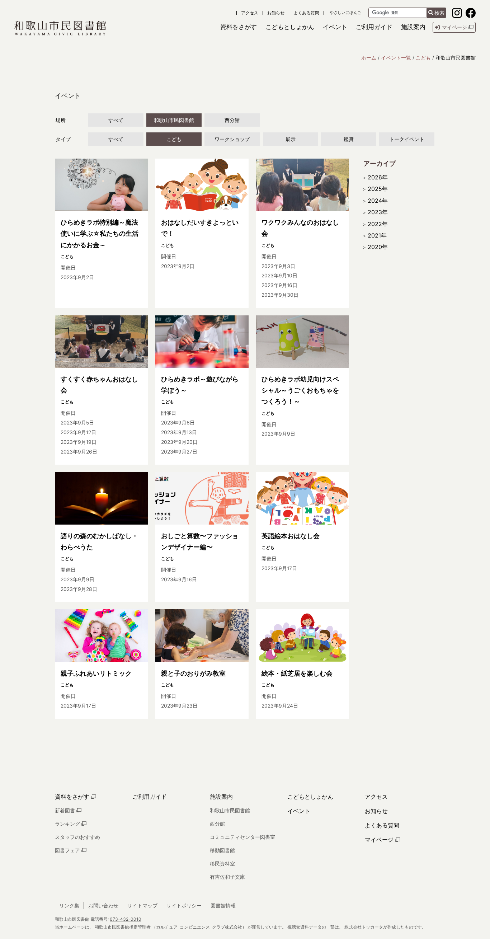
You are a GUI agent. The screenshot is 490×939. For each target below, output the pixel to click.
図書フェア (68, 850)
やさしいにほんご (345, 13)
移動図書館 (222, 850)
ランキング (68, 824)
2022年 (378, 224)
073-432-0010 (125, 919)
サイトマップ (142, 905)
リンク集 (69, 905)
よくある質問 (306, 13)
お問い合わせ (103, 905)
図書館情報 (223, 905)
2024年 (378, 200)
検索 (439, 13)
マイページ (380, 839)
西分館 (232, 120)
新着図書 (65, 810)
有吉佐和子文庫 (227, 877)
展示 (291, 139)
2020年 (378, 247)
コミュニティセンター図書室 (242, 837)
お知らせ (275, 13)
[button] (238, 27)
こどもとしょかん (310, 796)
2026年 (378, 177)
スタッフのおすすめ (77, 837)
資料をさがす (73, 796)
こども (423, 58)
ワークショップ (232, 139)
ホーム (368, 58)
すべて (115, 120)
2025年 (378, 189)
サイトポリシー (184, 905)
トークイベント (406, 139)
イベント (298, 810)
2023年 (378, 212)
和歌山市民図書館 (174, 120)
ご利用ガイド (149, 796)
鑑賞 (349, 139)
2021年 (377, 235)
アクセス (249, 13)
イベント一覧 (396, 58)
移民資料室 (222, 863)
